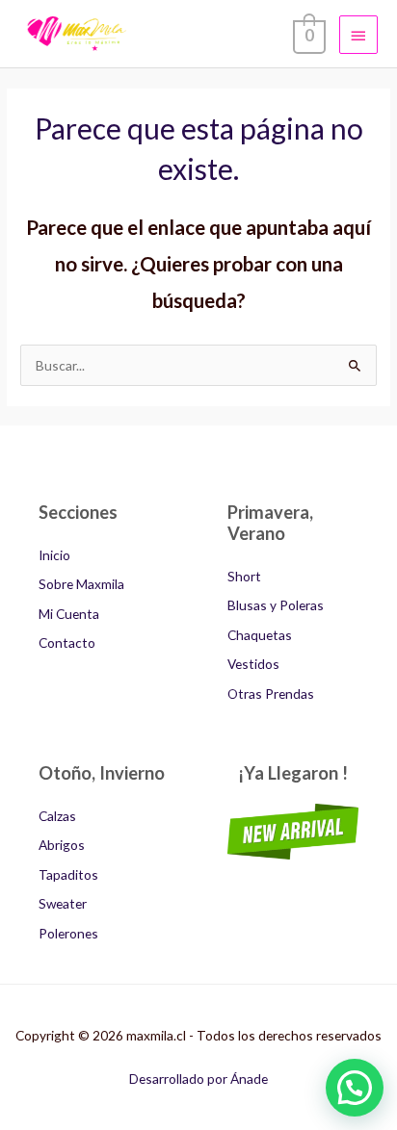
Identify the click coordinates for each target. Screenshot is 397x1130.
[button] (355, 1088)
